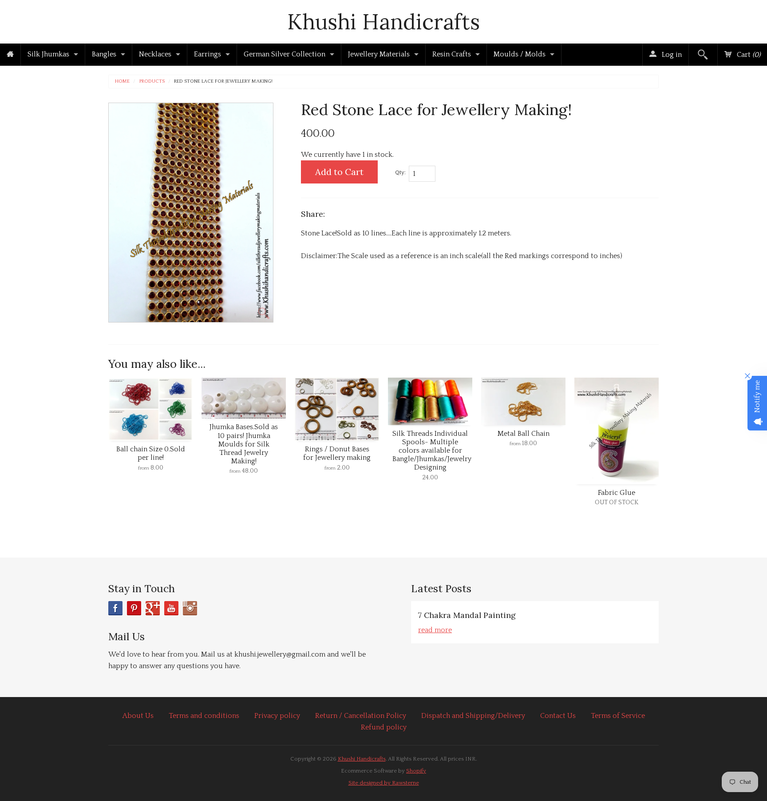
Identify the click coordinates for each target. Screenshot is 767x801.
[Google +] (153, 608)
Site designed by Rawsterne (383, 783)
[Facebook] (115, 608)
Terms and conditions (204, 716)
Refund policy (384, 727)
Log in (671, 55)
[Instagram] (190, 608)
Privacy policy (277, 716)
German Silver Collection (284, 54)
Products (152, 81)
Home (122, 81)
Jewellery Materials (379, 54)
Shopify (416, 771)
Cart (747, 55)
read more (435, 630)
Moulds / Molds (520, 54)
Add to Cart (339, 171)
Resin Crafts (451, 54)
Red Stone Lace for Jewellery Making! (223, 81)
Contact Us (558, 716)
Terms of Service (618, 716)
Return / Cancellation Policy (360, 716)
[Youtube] (171, 608)
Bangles (104, 54)
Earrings (207, 54)
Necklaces (155, 54)
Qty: (400, 172)
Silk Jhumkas (48, 54)
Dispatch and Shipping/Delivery (473, 716)
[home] (10, 55)
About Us (138, 716)
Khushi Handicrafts (383, 21)
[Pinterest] (134, 608)
